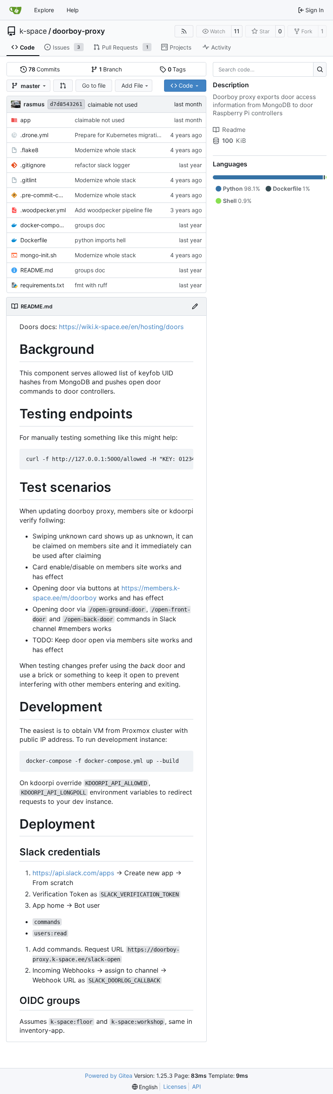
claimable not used (113, 104)
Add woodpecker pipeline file (113, 210)
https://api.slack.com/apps (73, 873)
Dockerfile (33, 240)
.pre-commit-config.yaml (43, 195)
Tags (177, 69)
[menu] (145, 1086)
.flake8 (29, 149)
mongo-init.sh (38, 255)
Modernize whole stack (105, 149)
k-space (33, 31)
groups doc (90, 225)
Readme (234, 130)
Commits (44, 69)
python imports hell (100, 240)
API (196, 1086)
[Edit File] (194, 306)
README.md (36, 270)
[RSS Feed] (184, 31)
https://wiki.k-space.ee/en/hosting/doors (121, 327)
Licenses (174, 1086)
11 (237, 31)
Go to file (94, 85)
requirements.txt (42, 285)
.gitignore (32, 165)
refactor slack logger (102, 165)
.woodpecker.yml (43, 210)
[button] (63, 86)
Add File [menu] (132, 85)
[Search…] (320, 69)
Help (73, 9)
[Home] (15, 10)
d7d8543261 (66, 104)
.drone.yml (34, 134)
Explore (44, 9)
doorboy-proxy (78, 31)
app (25, 119)
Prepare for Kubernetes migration (119, 134)
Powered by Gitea (108, 1075)
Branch (110, 69)
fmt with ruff (91, 285)
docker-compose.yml (43, 225)
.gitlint (28, 180)
